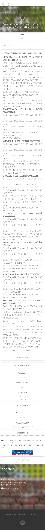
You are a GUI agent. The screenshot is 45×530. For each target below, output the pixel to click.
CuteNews (25, 357)
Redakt (28, 350)
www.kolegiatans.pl (11, 488)
